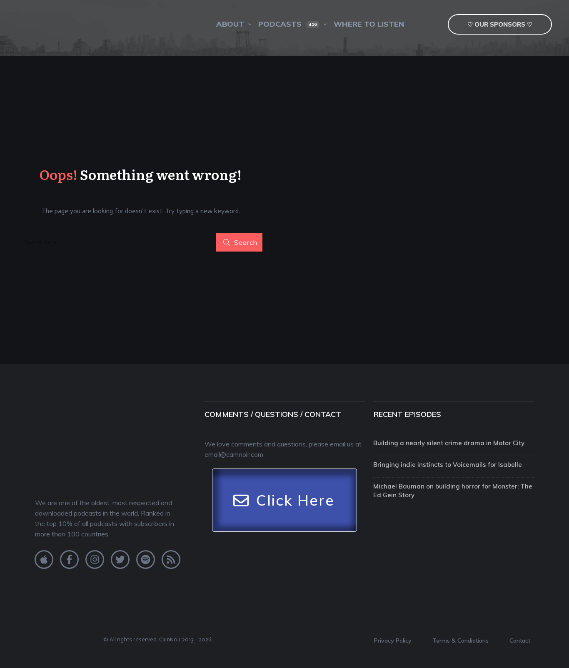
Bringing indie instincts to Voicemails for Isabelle (447, 465)
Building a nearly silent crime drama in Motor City (448, 443)
